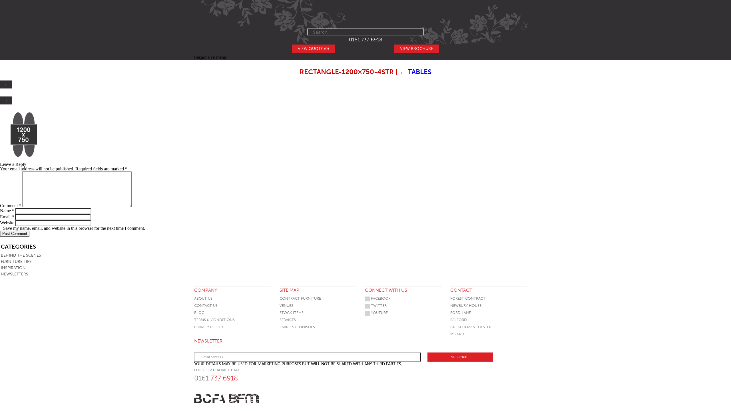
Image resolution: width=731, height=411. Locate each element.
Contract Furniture (300, 298)
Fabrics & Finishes (297, 327)
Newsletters (14, 274)
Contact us (206, 305)
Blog (199, 313)
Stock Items (292, 313)
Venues (286, 305)
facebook (380, 298)
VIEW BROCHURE (416, 48)
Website (7, 222)
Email (7, 216)
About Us (203, 298)
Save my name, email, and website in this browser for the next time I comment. (74, 228)
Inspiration (13, 267)
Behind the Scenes (21, 255)
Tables (415, 72)
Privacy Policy (208, 327)
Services (288, 320)
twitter (378, 305)
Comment (10, 205)
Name (7, 210)
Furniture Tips (16, 261)
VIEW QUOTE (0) (313, 48)
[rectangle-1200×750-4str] (24, 157)
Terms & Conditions (214, 320)
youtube (379, 313)
